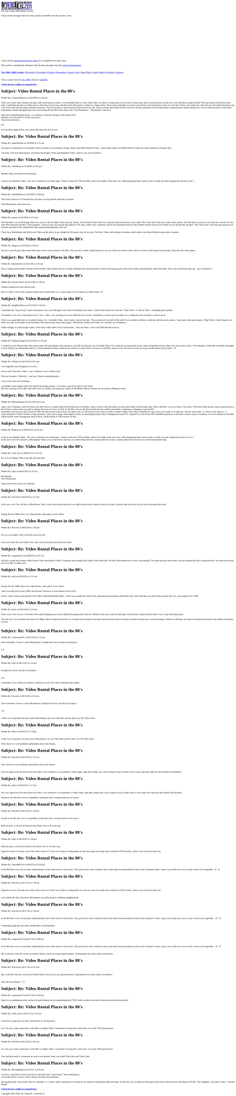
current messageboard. (71, 65)
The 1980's (26, 80)
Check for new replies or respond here (19, 84)
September (61, 72)
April (95, 72)
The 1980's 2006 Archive (12, 72)
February (111, 72)
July (77, 72)
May (89, 72)
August (70, 72)
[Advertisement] (118, 38)
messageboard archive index (26, 60)
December (30, 72)
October (51, 72)
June (83, 72)
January (119, 72)
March (102, 72)
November (41, 72)
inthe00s (43, 80)
